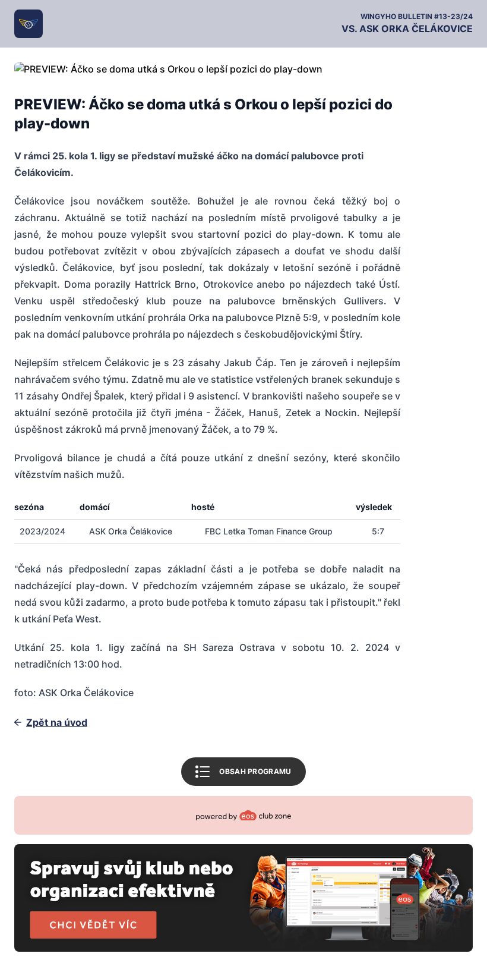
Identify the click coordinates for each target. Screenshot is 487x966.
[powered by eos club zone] (243, 874)
